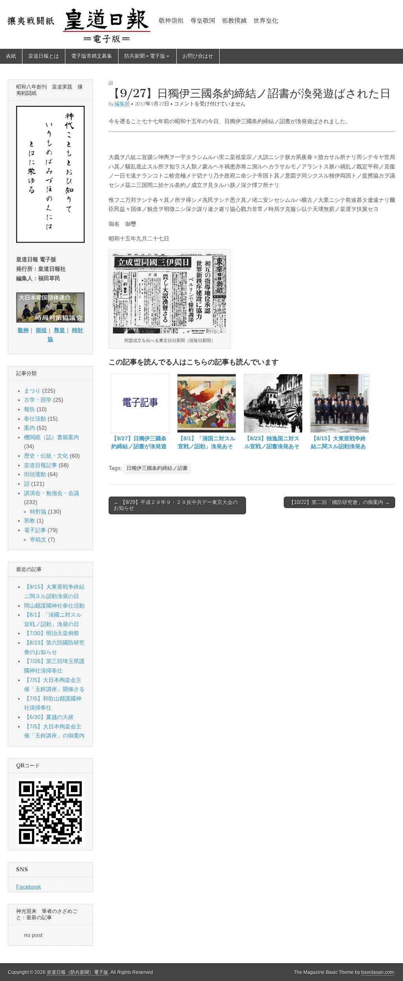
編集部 (122, 104)
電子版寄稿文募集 (91, 56)
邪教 (29, 520)
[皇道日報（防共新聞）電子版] (201, 24)
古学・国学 (38, 400)
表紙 (11, 56)
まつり (32, 391)
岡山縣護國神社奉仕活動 (54, 605)
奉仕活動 (35, 419)
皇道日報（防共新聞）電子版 (77, 972)
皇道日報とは (43, 56)
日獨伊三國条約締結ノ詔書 (157, 468)
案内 (29, 428)
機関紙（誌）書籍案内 (51, 437)
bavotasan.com (377, 972)
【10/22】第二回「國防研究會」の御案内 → (339, 502)
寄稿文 (38, 539)
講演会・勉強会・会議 (51, 493)
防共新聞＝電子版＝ (147, 56)
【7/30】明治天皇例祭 (51, 633)
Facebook (28, 886)
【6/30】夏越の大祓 (49, 717)
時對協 (38, 511)
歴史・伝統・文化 (46, 456)
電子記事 (35, 530)
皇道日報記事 (40, 465)
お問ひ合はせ (198, 56)
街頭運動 (35, 474)
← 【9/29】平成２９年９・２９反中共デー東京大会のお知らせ (176, 505)
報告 (29, 409)
